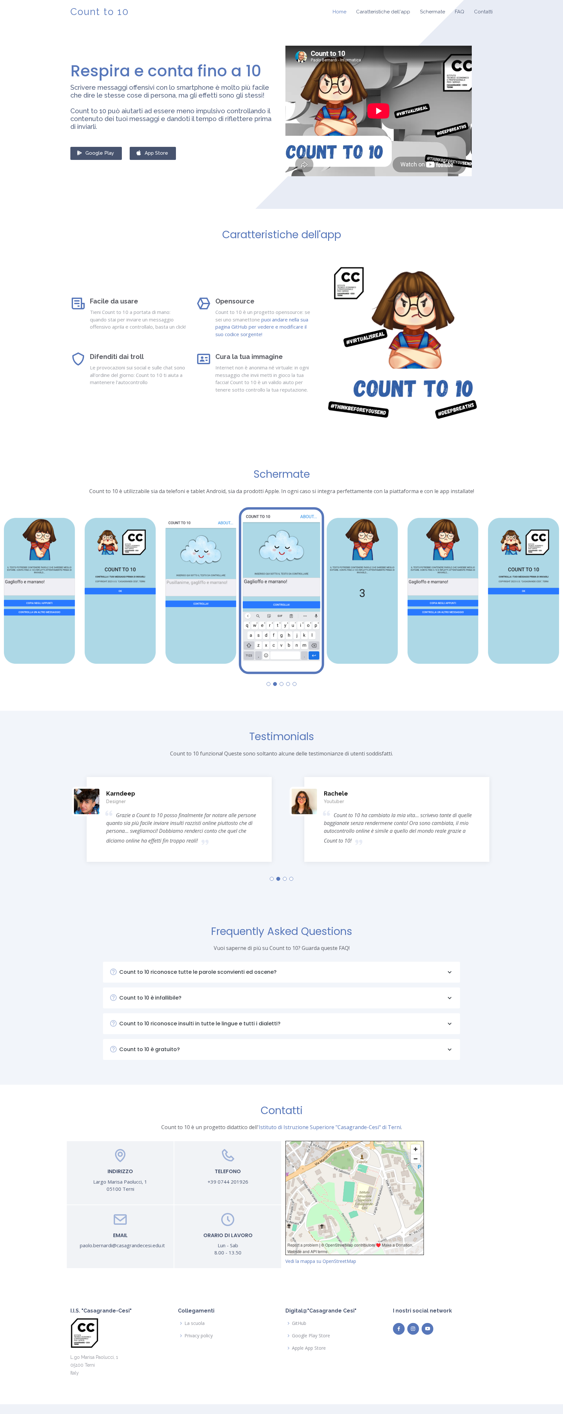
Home (339, 12)
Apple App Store (309, 1348)
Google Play (99, 153)
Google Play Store (311, 1335)
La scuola (194, 1323)
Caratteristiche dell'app (383, 12)
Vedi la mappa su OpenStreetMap (320, 1261)
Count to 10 (99, 11)
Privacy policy (198, 1335)
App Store (156, 153)
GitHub (299, 1323)
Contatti (483, 12)
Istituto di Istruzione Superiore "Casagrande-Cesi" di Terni (330, 1127)
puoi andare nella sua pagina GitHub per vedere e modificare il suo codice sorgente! (261, 326)
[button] (268, 684)
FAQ (459, 12)
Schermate (432, 12)
